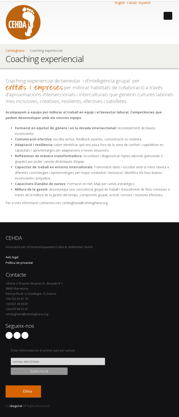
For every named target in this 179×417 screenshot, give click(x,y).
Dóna (27, 391)
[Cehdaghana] (23, 21)
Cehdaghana (15, 50)
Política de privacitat (19, 263)
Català (131, 2)
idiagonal (16, 406)
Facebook (9, 335)
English (119, 2)
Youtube (24, 335)
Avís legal (12, 257)
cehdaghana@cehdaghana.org (27, 314)
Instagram (17, 335)
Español (144, 2)
